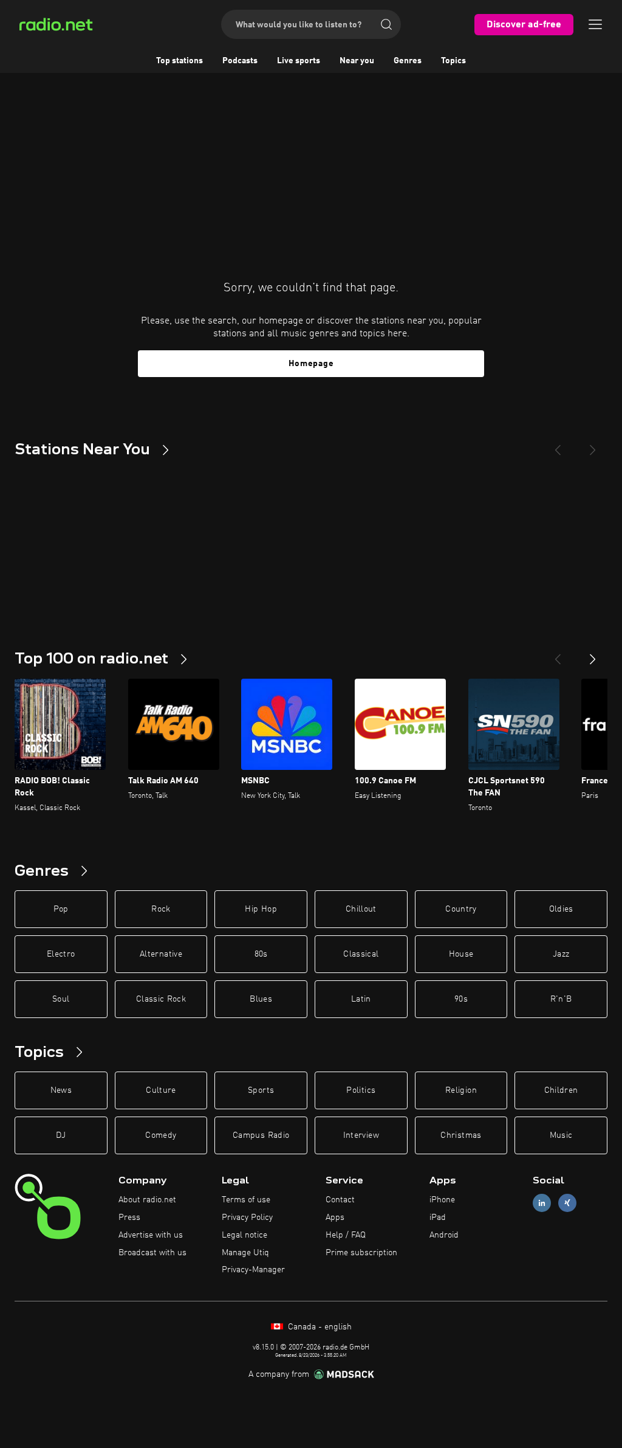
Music (561, 1135)
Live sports (298, 61)
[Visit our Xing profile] (567, 1203)
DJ (61, 1135)
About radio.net (147, 1200)
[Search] (386, 24)
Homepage (311, 363)
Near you (357, 61)
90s (461, 999)
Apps (335, 1217)
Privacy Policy (247, 1217)
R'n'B (561, 999)
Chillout (361, 909)
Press (129, 1217)
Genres (408, 61)
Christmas (460, 1135)
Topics (453, 61)
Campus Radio (261, 1135)
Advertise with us (150, 1235)
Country (460, 909)
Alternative (161, 954)
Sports (261, 1090)
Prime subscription (361, 1253)
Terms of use (246, 1200)
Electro (61, 954)
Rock (160, 909)
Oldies (561, 909)
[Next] (592, 445)
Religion (461, 1090)
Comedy (160, 1135)
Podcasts (240, 61)
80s (261, 954)
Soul (60, 999)
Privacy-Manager (253, 1270)
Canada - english (318, 1327)
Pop (61, 909)
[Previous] (557, 445)
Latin (361, 999)
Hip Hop (260, 909)
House (461, 954)
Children (561, 1090)
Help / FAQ (346, 1235)
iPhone (442, 1200)
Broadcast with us (152, 1253)
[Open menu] (595, 24)
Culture (161, 1090)
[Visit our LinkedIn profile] (542, 1203)
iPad (437, 1217)
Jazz (561, 954)
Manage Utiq (245, 1253)
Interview (361, 1135)
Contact (340, 1200)
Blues (261, 999)
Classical (360, 954)
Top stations (179, 61)
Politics (360, 1090)
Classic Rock (161, 999)
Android (444, 1235)
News (61, 1090)
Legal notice (244, 1235)
